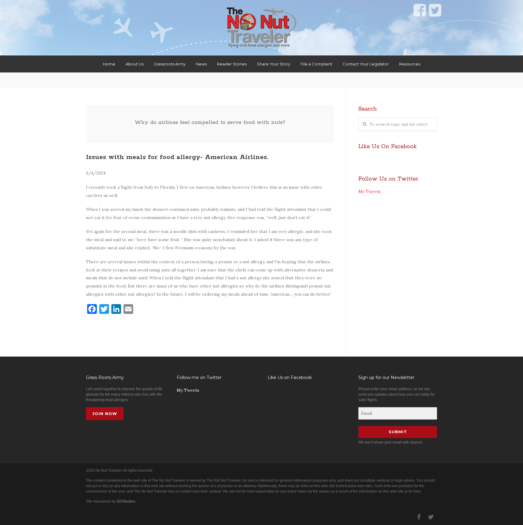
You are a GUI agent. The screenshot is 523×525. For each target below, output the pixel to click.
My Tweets (369, 191)
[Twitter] (431, 517)
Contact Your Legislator (366, 63)
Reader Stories (232, 63)
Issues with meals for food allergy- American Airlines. (177, 157)
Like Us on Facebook (290, 377)
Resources (409, 63)
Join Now (104, 413)
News (201, 63)
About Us (134, 63)
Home (109, 63)
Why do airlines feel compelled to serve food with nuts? (210, 122)
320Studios (126, 501)
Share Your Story (273, 63)
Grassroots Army (170, 63)
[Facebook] (419, 517)
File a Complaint (316, 63)
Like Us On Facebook (387, 146)
